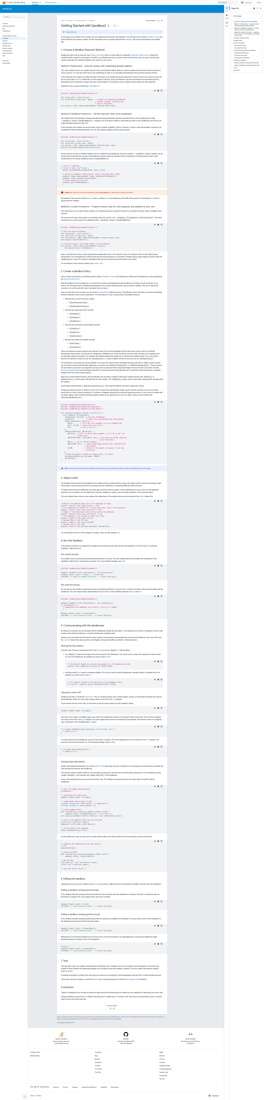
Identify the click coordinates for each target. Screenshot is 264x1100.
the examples (131, 979)
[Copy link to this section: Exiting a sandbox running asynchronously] (102, 914)
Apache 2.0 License (156, 1017)
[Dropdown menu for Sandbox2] (40, 2)
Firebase (162, 1062)
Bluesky (97, 1059)
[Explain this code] (155, 90)
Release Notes (35, 1056)
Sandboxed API (50, 2)
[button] (112, 32)
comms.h (67, 640)
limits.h (142, 496)
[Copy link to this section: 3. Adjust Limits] (80, 478)
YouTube (98, 1072)
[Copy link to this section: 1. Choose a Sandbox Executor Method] (107, 50)
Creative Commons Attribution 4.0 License (112, 1017)
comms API (89, 697)
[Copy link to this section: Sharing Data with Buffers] (87, 762)
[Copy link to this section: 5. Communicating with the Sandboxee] (106, 625)
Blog (96, 1056)
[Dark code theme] (158, 90)
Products (70, 20)
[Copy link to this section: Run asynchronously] (82, 585)
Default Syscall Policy (71, 279)
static (91, 86)
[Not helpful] (161, 20)
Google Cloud (163, 1072)
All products (115, 1087)
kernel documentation (68, 370)
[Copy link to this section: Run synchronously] (80, 554)
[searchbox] (13, 17)
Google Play (163, 1075)
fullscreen (257, 8)
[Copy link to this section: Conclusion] (76, 987)
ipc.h (98, 650)
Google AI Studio (164, 1065)
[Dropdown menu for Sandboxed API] (58, 2)
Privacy (38, 1095)
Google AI (104, 1087)
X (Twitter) (98, 1069)
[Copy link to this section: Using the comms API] (83, 692)
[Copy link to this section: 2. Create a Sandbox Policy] (93, 271)
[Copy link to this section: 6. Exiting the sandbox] (87, 879)
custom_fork (98, 263)
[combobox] (227, 2)
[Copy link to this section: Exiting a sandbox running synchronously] (101, 890)
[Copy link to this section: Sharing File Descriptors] (86, 646)
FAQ (86, 123)
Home (63, 20)
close (260, 8)
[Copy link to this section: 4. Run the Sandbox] (84, 541)
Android (162, 1056)
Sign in (259, 2)
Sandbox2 (35, 2)
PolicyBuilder (102, 292)
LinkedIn (97, 1065)
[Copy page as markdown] (115, 26)
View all (161, 1079)
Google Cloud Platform (89, 1087)
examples (128, 39)
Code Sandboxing (16, 2)
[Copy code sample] (161, 90)
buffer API (98, 766)
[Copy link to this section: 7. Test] (70, 961)
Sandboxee (135, 55)
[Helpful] (158, 20)
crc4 (90, 198)
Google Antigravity (165, 1069)
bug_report (254, 8)
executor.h (146, 55)
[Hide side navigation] (25, 1096)
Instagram (98, 1062)
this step (96, 884)
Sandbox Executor (96, 55)
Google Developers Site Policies (75, 1019)
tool (98, 86)
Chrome (162, 1059)
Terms (32, 1095)
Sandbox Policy (153, 37)
